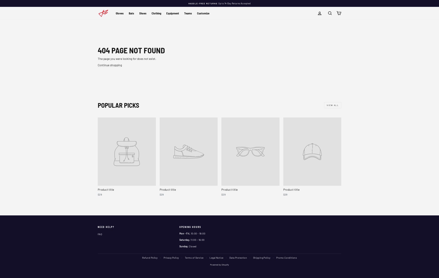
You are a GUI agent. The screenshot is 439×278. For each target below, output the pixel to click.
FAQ (100, 234)
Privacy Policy (171, 257)
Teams (188, 13)
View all (333, 105)
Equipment (172, 13)
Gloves (120, 13)
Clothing (156, 13)
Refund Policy (150, 257)
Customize (203, 13)
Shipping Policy (261, 257)
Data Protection (238, 257)
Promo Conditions (286, 257)
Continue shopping (110, 65)
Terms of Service (194, 257)
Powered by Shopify (219, 264)
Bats (131, 13)
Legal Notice (216, 257)
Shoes (142, 13)
